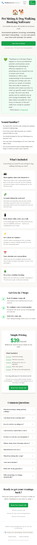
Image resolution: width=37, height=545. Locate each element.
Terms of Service (24, 536)
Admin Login (25, 2)
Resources (16, 3)
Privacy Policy (12, 536)
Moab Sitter (24, 110)
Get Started (32, 2)
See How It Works (18, 43)
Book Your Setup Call (18, 388)
